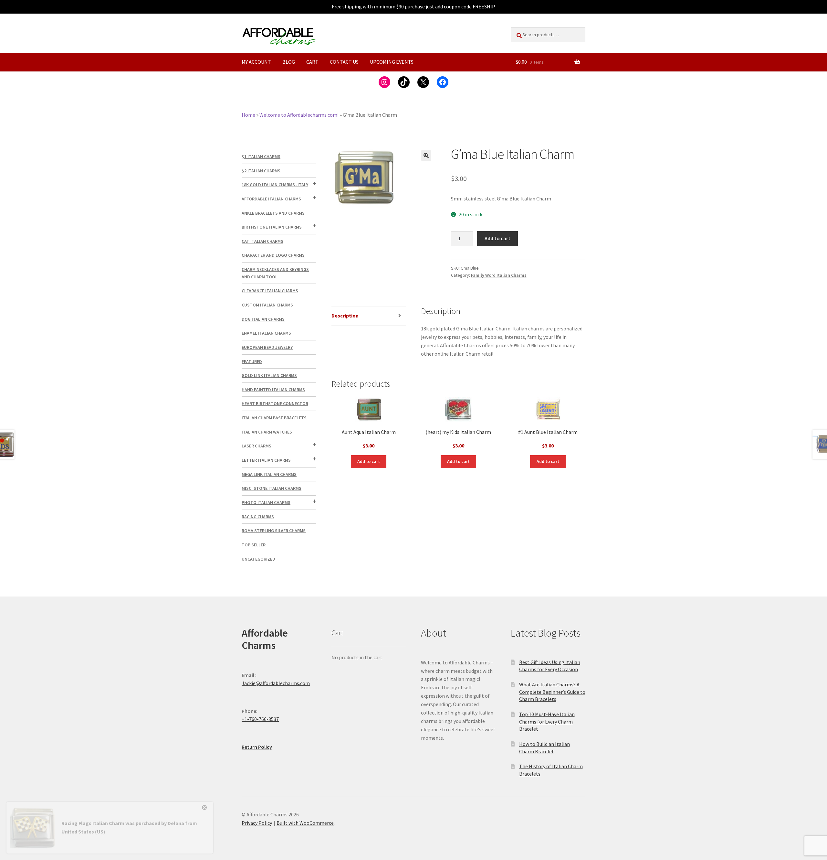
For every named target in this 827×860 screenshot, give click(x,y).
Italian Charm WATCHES (267, 432)
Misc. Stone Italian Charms (271, 488)
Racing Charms (258, 517)
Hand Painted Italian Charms (273, 389)
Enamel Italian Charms (266, 333)
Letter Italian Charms (266, 460)
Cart (312, 62)
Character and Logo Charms (273, 255)
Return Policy (257, 747)
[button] (426, 155)
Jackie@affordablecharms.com (276, 683)
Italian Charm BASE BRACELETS (274, 418)
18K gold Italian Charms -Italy (275, 185)
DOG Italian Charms (263, 319)
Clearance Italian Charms (270, 291)
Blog (288, 62)
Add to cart (497, 238)
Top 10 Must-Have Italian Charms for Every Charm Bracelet (547, 721)
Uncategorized (258, 559)
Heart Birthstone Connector (275, 403)
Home (248, 115)
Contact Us (344, 62)
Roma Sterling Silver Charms (274, 530)
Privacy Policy (257, 823)
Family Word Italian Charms (499, 275)
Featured (252, 361)
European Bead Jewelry (267, 347)
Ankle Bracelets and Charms (273, 213)
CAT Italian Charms (262, 241)
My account (256, 62)
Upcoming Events (392, 62)
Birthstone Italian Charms (272, 227)
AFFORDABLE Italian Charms (271, 199)
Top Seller (254, 545)
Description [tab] (345, 315)
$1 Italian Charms (261, 156)
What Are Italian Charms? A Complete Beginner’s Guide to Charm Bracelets (552, 691)
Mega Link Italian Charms (269, 474)
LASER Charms (256, 446)
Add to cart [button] (368, 461)
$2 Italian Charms (261, 171)
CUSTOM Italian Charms (267, 305)
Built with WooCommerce (305, 823)
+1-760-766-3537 (260, 719)
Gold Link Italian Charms (269, 375)
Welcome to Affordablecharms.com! (299, 115)
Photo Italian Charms (266, 502)
